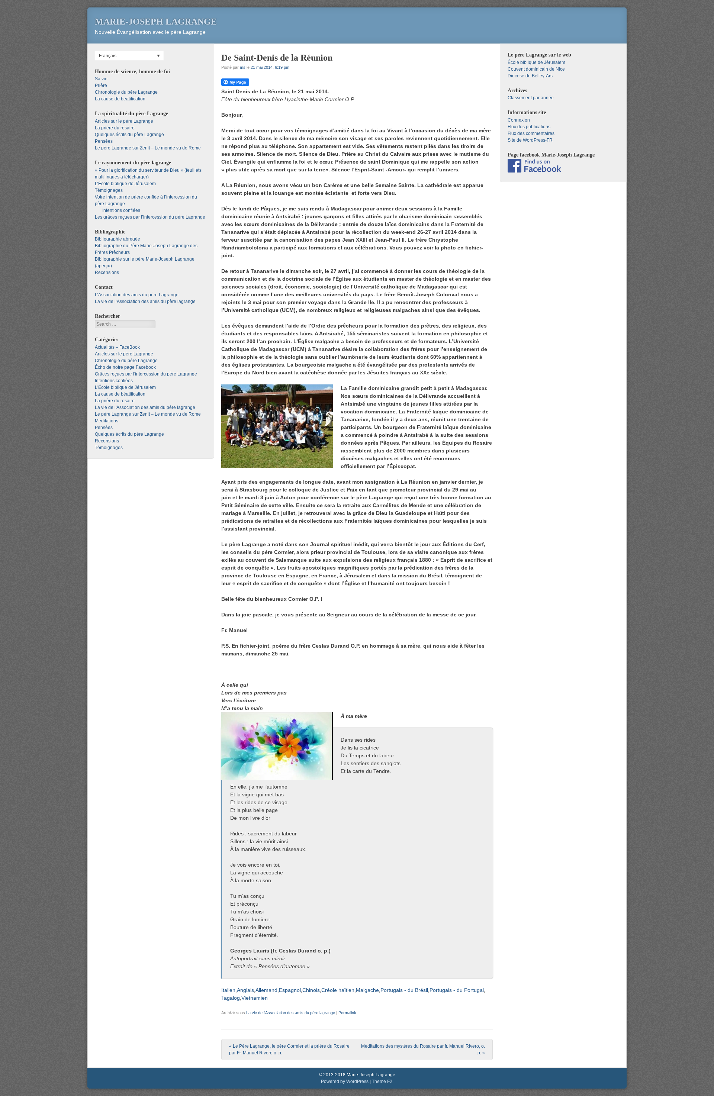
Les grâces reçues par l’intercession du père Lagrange (150, 217)
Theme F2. (382, 1081)
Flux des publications (529, 126)
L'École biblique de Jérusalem (125, 387)
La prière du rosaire (115, 127)
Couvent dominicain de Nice (536, 69)
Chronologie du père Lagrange (126, 92)
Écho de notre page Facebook (125, 367)
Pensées (104, 141)
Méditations (106, 420)
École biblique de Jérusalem (536, 62)
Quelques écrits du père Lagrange (129, 134)
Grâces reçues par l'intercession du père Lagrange (146, 374)
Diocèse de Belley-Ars (530, 75)
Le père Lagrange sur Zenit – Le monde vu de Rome (148, 148)
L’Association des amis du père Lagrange (136, 294)
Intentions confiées (121, 210)
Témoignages (109, 190)
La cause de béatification (120, 98)
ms (242, 67)
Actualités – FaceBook (117, 347)
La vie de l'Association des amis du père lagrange (290, 1012)
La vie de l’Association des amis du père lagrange (145, 301)
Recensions (107, 272)
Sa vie (101, 78)
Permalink (347, 1012)
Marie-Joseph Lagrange (156, 21)
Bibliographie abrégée (117, 239)
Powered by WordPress (345, 1081)
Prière (101, 85)
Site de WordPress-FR (530, 140)
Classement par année (531, 97)
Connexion (519, 120)
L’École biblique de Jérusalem (125, 183)
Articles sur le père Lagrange (124, 121)
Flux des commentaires (531, 133)
